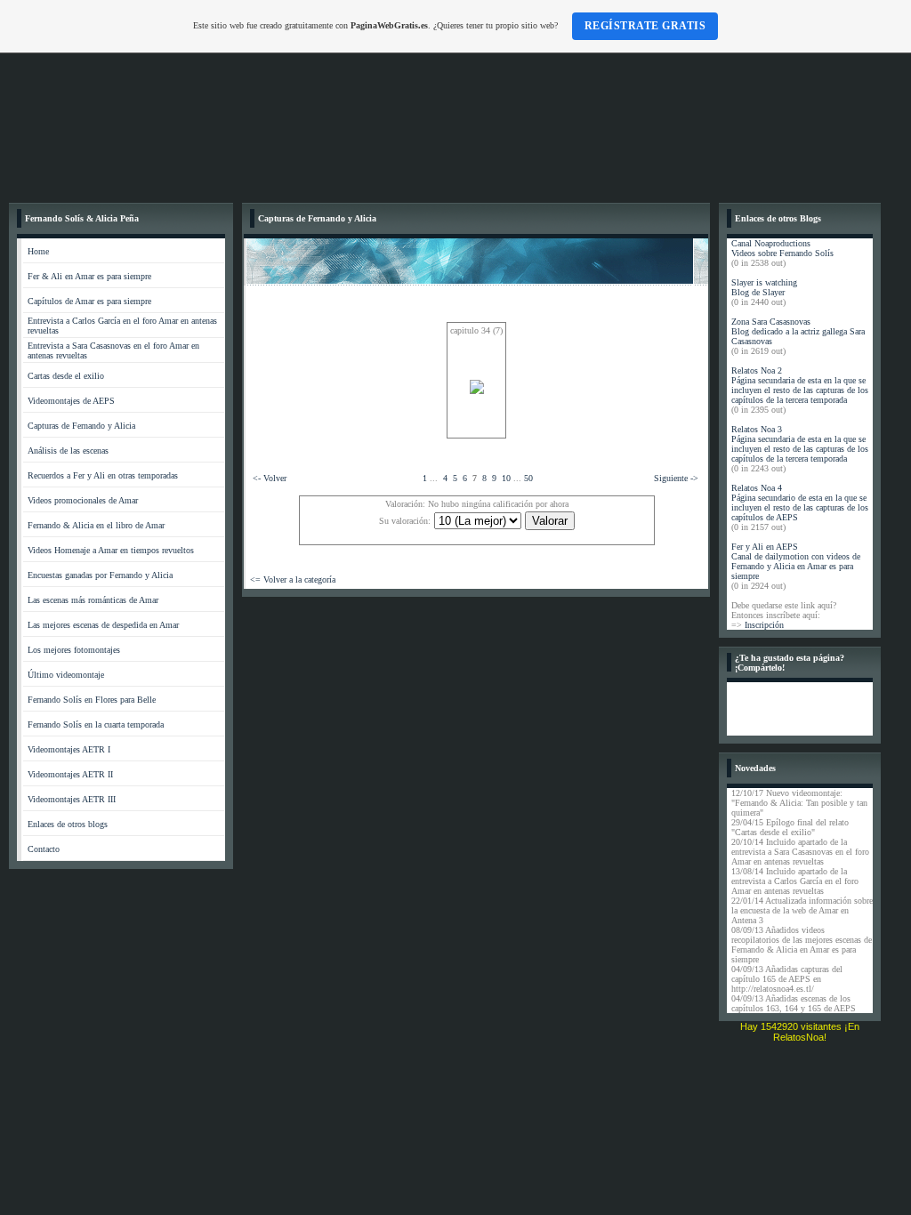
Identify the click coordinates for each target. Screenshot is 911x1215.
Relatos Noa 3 (756, 429)
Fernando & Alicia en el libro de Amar (96, 525)
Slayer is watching (764, 282)
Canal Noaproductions (770, 243)
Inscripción (764, 625)
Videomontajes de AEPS (71, 401)
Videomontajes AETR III (72, 799)
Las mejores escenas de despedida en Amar (103, 625)
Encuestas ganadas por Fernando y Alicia (100, 575)
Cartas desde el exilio (66, 376)
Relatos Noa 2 (756, 370)
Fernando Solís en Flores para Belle (92, 699)
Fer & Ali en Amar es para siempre (89, 276)
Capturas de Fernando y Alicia (81, 425)
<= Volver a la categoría (292, 579)
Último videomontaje (66, 675)
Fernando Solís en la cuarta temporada (96, 724)
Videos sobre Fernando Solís (782, 253)
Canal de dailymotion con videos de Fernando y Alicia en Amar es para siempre (795, 566)
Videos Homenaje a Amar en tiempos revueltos (111, 550)
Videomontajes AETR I (69, 749)
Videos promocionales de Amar (83, 500)
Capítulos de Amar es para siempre (89, 301)
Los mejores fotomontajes (74, 650)
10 (506, 478)
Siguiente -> (676, 478)
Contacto (44, 849)
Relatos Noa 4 (756, 488)
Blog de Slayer (758, 292)
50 (528, 478)
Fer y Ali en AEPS (764, 546)
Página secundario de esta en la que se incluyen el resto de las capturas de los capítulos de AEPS (799, 507)
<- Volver (269, 478)
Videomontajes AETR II (70, 774)
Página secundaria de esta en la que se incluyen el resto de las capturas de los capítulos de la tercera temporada (799, 390)
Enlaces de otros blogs (68, 824)
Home (38, 251)
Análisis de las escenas (68, 450)
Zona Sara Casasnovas (770, 321)
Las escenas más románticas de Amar (93, 600)
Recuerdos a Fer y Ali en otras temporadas (103, 475)
